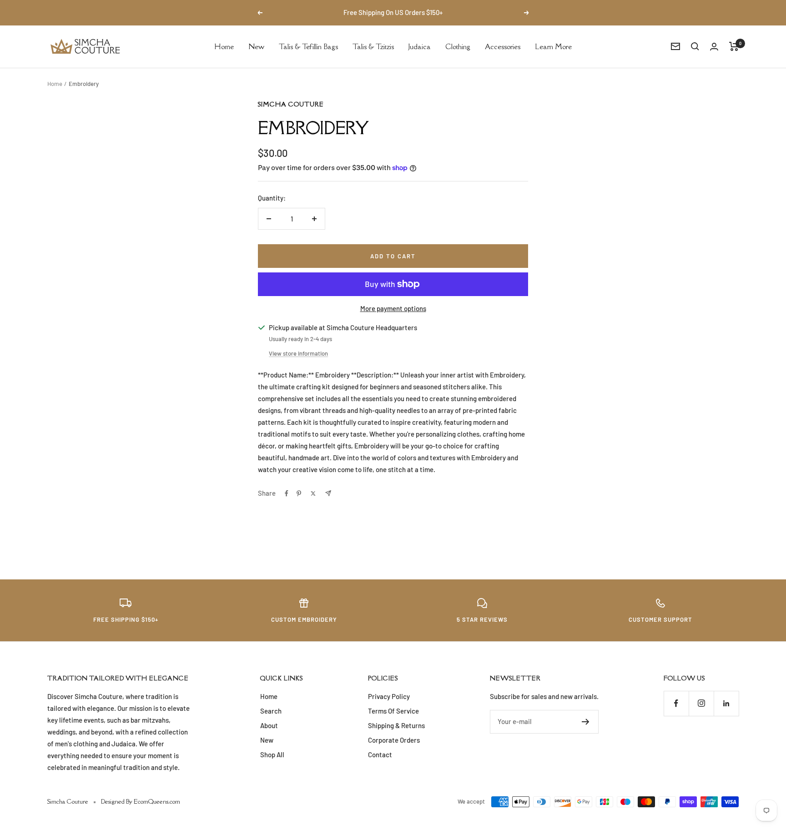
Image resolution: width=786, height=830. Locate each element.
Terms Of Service (393, 711)
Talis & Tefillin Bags (308, 45)
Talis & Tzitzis (373, 45)
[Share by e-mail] (328, 493)
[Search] (695, 46)
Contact (380, 754)
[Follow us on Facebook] (676, 703)
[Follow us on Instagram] (701, 703)
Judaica (419, 45)
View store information (298, 353)
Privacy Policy (389, 696)
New (256, 45)
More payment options (393, 308)
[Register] (586, 722)
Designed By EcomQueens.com (140, 801)
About (269, 725)
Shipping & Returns (396, 725)
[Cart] (734, 46)
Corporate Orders (394, 740)
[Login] (714, 46)
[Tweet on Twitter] (313, 493)
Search (271, 711)
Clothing (457, 45)
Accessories (502, 45)
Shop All (272, 754)
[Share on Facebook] (286, 493)
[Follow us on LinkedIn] (726, 703)
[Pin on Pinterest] (299, 493)
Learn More (553, 45)
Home (224, 45)
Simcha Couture (291, 104)
